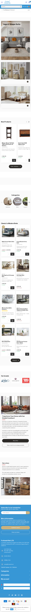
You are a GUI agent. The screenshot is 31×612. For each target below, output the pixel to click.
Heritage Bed (20, 275)
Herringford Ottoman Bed (8, 276)
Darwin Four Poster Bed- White (22, 342)
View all (15, 360)
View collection (14, 166)
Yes (12, 609)
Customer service (15, 527)
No (15, 609)
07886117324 (7, 560)
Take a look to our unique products (15, 445)
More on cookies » (21, 609)
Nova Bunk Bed (6, 341)
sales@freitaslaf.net (8, 564)
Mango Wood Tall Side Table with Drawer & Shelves (8, 144)
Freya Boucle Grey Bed (22, 242)
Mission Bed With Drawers (7, 308)
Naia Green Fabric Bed (8, 241)
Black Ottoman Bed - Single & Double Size (22, 309)
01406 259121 (7, 556)
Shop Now (15, 440)
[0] (29, 2)
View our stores (15, 532)
